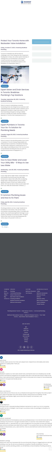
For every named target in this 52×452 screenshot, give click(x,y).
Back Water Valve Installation (17, 296)
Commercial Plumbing (15, 293)
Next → (7, 227)
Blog (5, 296)
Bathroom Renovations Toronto (15, 315)
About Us (6, 293)
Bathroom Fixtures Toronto (31, 315)
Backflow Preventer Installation (17, 300)
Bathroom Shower (41, 295)
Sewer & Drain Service (15, 295)
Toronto (26, 332)
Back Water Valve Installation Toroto (28, 316)
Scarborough (26, 334)
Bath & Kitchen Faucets (42, 300)
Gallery (5, 295)
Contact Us (6, 298)
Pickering (26, 338)
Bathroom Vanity (41, 298)
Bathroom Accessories (42, 293)
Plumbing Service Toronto (14, 311)
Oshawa (26, 339)
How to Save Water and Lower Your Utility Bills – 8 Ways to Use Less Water (15, 163)
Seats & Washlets (41, 302)
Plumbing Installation (15, 298)
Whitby (26, 341)
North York (26, 330)
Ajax (26, 327)
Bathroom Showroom (31, 291)
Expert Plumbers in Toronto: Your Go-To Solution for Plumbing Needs (13, 127)
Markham (26, 328)
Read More (4, 86)
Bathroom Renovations (15, 302)
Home (5, 291)
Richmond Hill (26, 336)
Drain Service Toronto (27, 311)
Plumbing (12, 291)
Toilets (38, 291)
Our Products (29, 293)
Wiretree (32, 350)
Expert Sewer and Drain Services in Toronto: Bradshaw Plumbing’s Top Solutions (15, 92)
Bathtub (39, 296)
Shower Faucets (40, 304)
